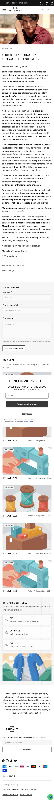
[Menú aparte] (5, 10)
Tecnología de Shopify (10, 785)
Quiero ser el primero (27, 404)
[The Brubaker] (15, 10)
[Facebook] (10, 277)
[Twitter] (6, 277)
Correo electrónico (11, 305)
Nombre (6, 292)
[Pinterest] (15, 277)
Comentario (8, 318)
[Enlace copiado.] (20, 277)
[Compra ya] (27, 3)
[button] (42, 10)
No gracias (27, 413)
